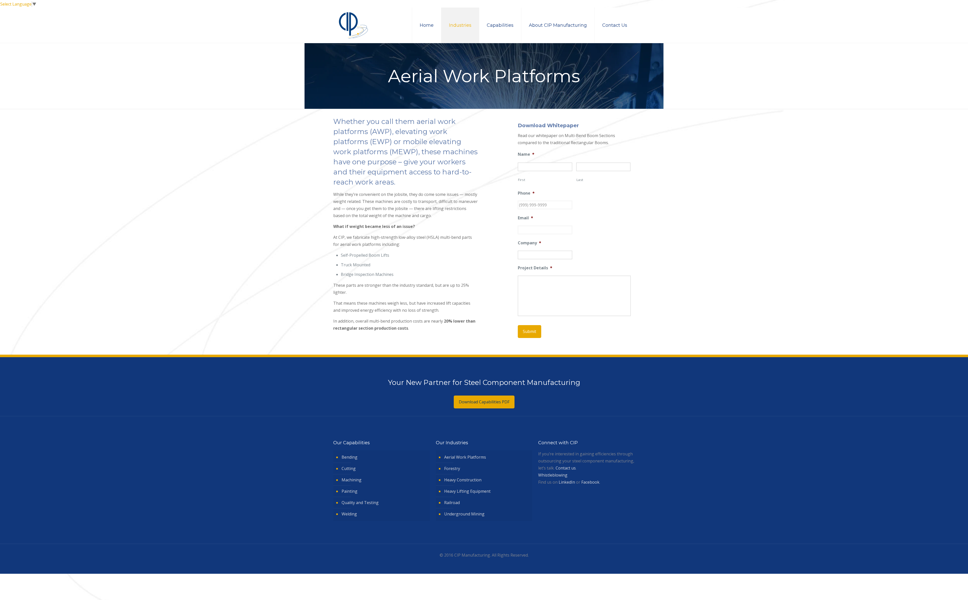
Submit (529, 331)
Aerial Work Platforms (465, 457)
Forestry (452, 468)
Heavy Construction (462, 480)
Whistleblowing (552, 475)
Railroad (452, 502)
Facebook (590, 482)
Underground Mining (464, 514)
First (521, 179)
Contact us (566, 468)
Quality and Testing (360, 502)
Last (580, 179)
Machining (351, 480)
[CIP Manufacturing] (353, 25)
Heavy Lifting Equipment (467, 491)
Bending (349, 457)
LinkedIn (567, 482)
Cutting (349, 468)
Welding (349, 514)
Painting (349, 491)
